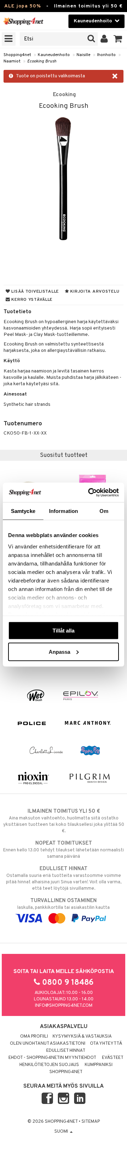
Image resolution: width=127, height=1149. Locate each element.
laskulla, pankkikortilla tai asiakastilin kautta (63, 904)
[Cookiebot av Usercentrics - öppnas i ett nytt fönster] (89, 492)
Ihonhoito (106, 55)
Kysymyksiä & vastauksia (82, 1036)
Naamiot (12, 61)
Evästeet (112, 1058)
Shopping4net (17, 55)
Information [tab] (63, 511)
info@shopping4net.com (63, 1006)
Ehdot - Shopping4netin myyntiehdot (52, 1058)
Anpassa (59, 651)
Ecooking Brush (41, 61)
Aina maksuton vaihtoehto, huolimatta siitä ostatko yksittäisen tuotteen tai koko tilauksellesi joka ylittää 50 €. (63, 821)
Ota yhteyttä (106, 1043)
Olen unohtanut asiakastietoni (47, 1043)
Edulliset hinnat (65, 1051)
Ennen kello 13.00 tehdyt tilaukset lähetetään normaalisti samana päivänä (63, 850)
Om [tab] (103, 511)
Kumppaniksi (99, 1065)
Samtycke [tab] (23, 511)
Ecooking (64, 94)
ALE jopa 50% (22, 6)
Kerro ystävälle (31, 300)
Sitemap (90, 1122)
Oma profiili (34, 1036)
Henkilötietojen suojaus (49, 1065)
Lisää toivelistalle (34, 291)
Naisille (83, 55)
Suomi (61, 1131)
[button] (118, 39)
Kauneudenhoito (54, 55)
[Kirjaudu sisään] (104, 39)
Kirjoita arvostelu (94, 291)
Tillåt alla (63, 631)
